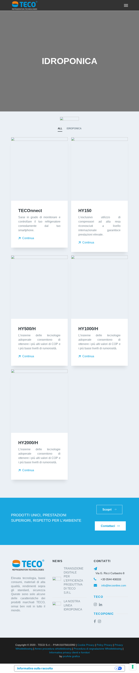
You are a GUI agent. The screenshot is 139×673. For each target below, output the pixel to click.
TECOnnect (30, 210)
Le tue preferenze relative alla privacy (85, 668)
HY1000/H (88, 328)
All (60, 128)
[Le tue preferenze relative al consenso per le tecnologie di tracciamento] (132, 666)
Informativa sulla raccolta (35, 668)
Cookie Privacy (85, 644)
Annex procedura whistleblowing (53, 648)
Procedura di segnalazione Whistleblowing (98, 648)
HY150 (84, 210)
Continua (28, 238)
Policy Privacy (104, 644)
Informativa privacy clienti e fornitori (69, 652)
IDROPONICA (74, 128)
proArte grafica (71, 656)
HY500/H (27, 328)
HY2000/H (28, 442)
